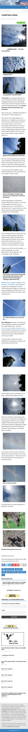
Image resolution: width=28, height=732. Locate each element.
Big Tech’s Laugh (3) (6, 675)
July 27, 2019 (5, 670)
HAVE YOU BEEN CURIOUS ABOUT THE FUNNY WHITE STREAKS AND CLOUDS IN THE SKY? (14, 583)
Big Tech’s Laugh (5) (6, 687)
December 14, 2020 (6, 651)
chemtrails (19, 569)
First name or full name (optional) (11, 603)
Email (3, 610)
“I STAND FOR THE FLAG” (7, 655)
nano (4, 572)
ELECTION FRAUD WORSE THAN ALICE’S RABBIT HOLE (13, 648)
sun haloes (22, 572)
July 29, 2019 (5, 585)
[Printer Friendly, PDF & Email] (21, 22)
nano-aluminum (12, 572)
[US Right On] (14, 4)
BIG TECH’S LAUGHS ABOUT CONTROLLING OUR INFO (13, 662)
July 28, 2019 (5, 19)
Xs (3, 575)
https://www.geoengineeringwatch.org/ (13, 328)
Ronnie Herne (13, 19)
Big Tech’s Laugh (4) (6, 681)
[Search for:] (14, 10)
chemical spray (9, 569)
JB (9, 585)
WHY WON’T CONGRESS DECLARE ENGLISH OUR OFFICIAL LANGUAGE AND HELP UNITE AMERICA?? (13, 694)
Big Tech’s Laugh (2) (6, 669)
